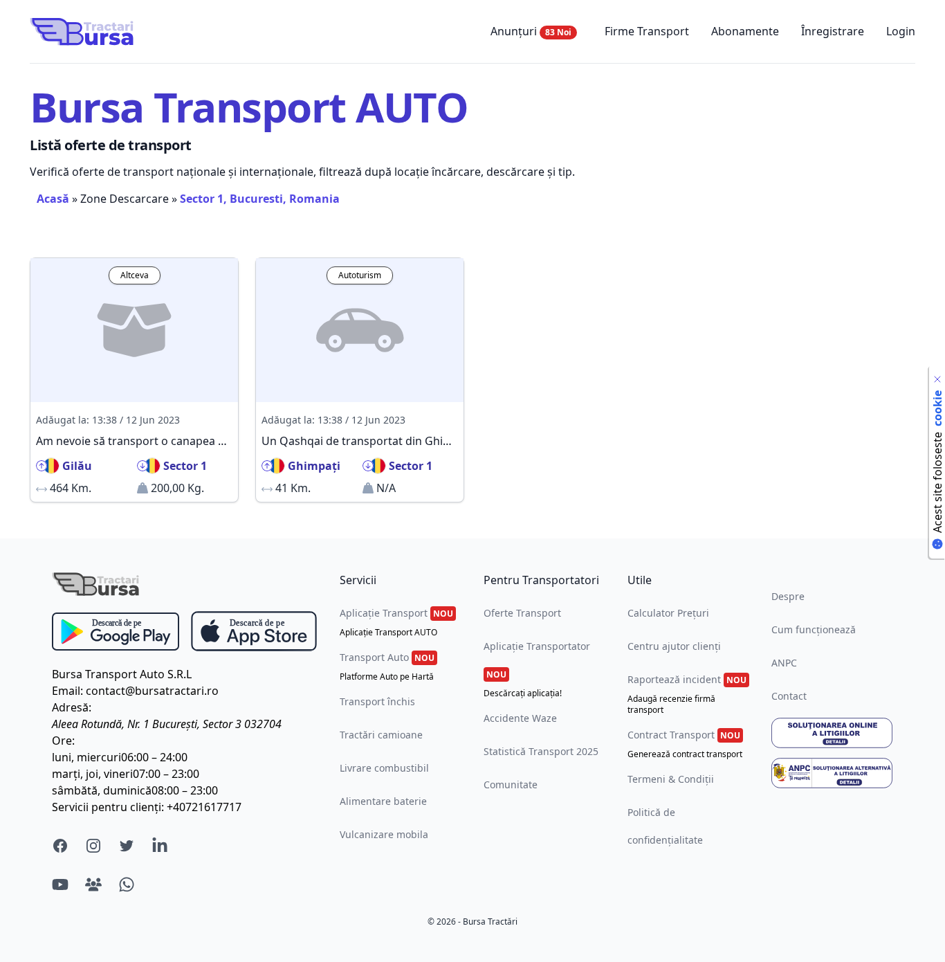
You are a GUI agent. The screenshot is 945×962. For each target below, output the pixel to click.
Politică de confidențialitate (665, 826)
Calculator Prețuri (668, 612)
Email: (67, 690)
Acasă (53, 198)
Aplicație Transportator (537, 669)
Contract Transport (684, 744)
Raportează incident (686, 694)
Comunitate (511, 784)
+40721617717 (204, 807)
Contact (789, 695)
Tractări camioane (381, 734)
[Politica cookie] (937, 379)
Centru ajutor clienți (674, 646)
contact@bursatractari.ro (152, 690)
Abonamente (745, 31)
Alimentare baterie (383, 801)
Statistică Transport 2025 (541, 751)
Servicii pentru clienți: (108, 807)
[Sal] (832, 773)
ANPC (784, 662)
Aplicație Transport (396, 622)
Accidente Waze (520, 718)
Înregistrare (832, 31)
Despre (788, 596)
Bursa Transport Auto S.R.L (122, 674)
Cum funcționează (813, 629)
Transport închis (377, 701)
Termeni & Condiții (670, 779)
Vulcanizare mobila (384, 834)
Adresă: (71, 707)
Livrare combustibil (384, 767)
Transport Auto (387, 666)
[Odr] (832, 733)
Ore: (63, 740)
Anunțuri (530, 31)
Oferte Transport (522, 612)
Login (900, 31)
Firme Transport (647, 31)
